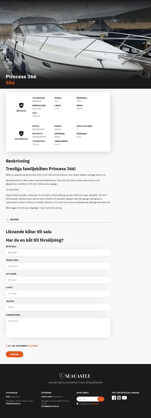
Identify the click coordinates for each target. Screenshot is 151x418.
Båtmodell (11, 246)
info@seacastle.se (13, 403)
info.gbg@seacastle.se (50, 406)
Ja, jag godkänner (23, 346)
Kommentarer (13, 315)
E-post (9, 287)
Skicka (14, 354)
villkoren (33, 346)
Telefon (10, 301)
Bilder (14, 219)
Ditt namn (11, 274)
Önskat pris (12, 260)
